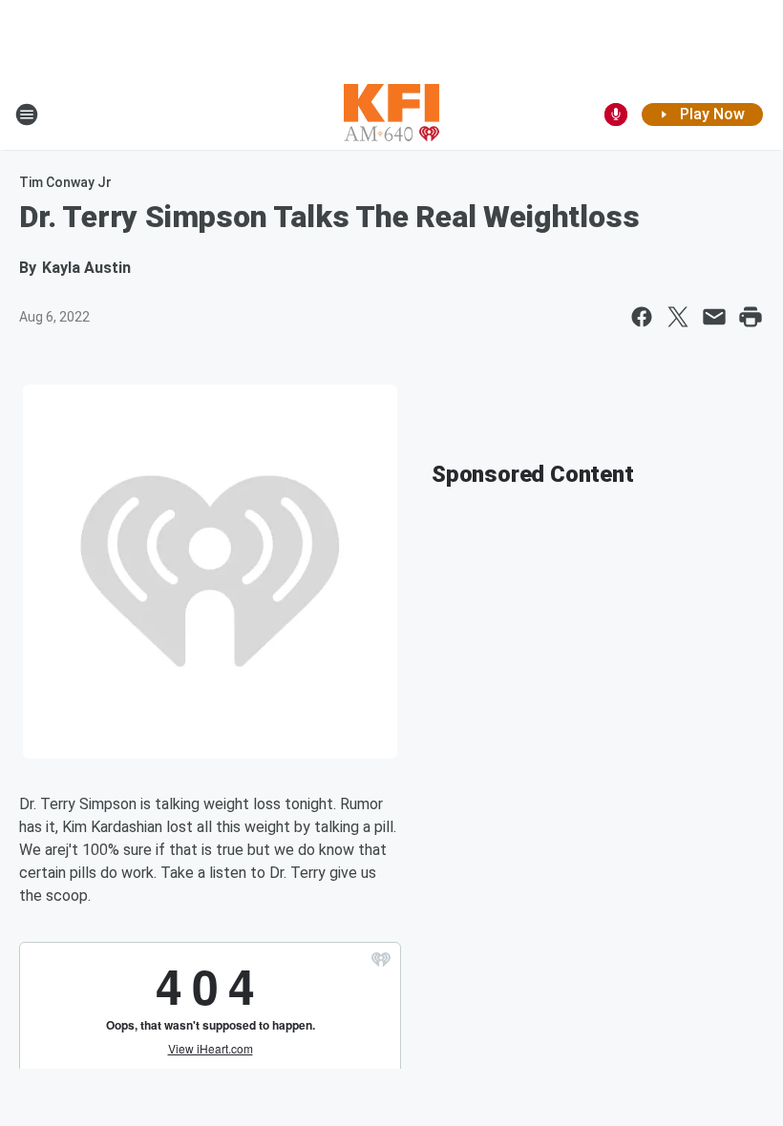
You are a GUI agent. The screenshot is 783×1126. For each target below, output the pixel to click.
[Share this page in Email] (714, 316)
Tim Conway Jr (65, 182)
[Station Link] (391, 114)
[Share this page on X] (678, 316)
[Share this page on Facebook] (641, 316)
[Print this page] (750, 316)
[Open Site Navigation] (26, 114)
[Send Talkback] (615, 114)
